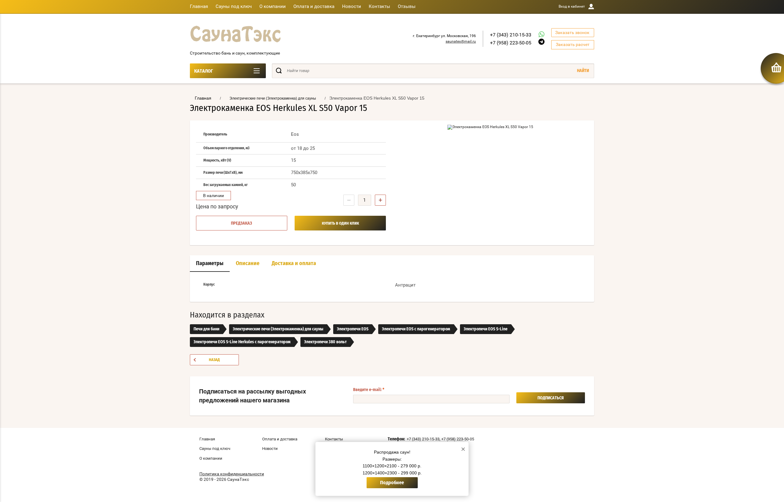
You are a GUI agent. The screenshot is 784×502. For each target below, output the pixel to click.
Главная (199, 6)
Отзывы (407, 6)
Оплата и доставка (313, 6)
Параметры (210, 263)
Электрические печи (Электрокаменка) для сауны (278, 329)
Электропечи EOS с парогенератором (416, 329)
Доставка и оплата (294, 263)
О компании (272, 6)
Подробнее (392, 482)
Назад (214, 360)
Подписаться (550, 398)
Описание (247, 263)
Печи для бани (206, 329)
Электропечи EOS (352, 329)
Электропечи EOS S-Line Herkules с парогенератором (242, 342)
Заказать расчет (573, 44)
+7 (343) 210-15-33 (510, 35)
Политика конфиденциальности (231, 473)
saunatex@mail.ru (461, 41)
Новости (351, 6)
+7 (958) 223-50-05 (510, 43)
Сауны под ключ (234, 6)
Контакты (379, 6)
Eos (295, 134)
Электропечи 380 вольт (325, 342)
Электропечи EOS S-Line (485, 329)
